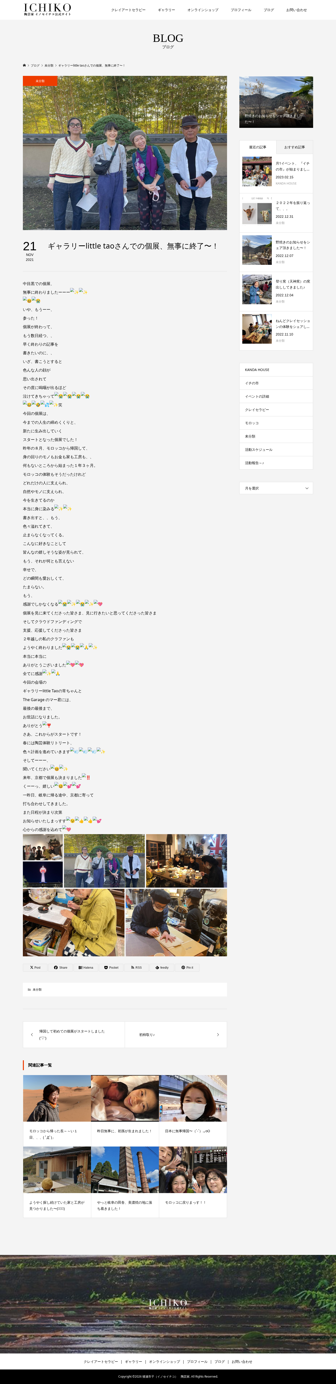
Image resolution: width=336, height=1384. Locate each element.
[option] (276, 102)
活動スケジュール (259, 449)
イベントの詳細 (257, 396)
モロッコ (252, 423)
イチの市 (252, 383)
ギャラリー (166, 9)
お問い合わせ (296, 9)
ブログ (269, 9)
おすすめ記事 (294, 147)
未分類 (40, 81)
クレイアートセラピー (128, 9)
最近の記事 (257, 147)
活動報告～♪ (254, 462)
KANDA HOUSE (257, 369)
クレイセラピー (257, 409)
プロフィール (241, 9)
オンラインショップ (202, 9)
